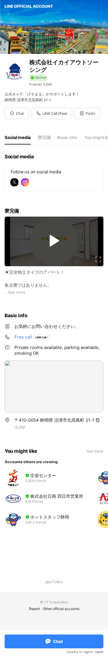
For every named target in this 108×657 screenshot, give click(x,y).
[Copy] (97, 420)
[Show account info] (38, 77)
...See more (15, 292)
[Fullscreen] (98, 259)
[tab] (18, 137)
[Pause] (54, 240)
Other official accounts (61, 609)
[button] (87, 113)
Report (34, 609)
